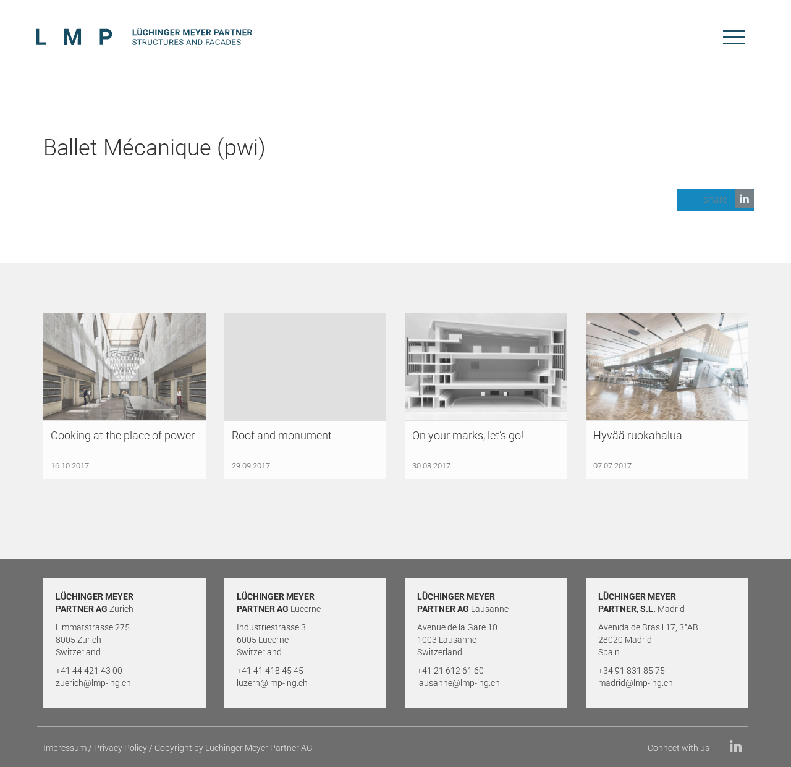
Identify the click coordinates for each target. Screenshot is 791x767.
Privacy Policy (120, 748)
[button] (715, 200)
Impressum (65, 748)
